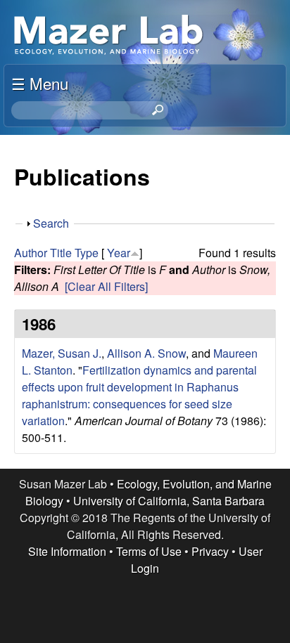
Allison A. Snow (146, 353)
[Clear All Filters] (106, 286)
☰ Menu (39, 83)
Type (87, 253)
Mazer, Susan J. (61, 353)
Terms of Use (149, 551)
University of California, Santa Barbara (169, 501)
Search (51, 223)
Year (118, 253)
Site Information (67, 551)
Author (30, 253)
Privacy (210, 551)
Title (61, 253)
